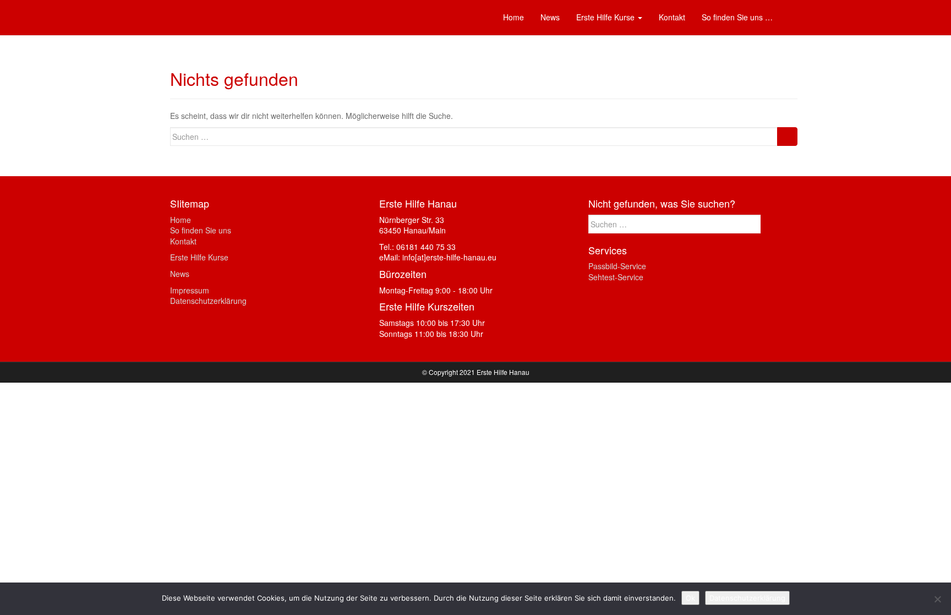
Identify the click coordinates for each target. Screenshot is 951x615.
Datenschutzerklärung (208, 300)
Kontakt (183, 241)
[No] (937, 599)
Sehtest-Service (615, 276)
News (179, 273)
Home (180, 219)
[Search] (787, 136)
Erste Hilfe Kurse (199, 257)
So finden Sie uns (200, 230)
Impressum (189, 290)
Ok (690, 598)
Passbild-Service (617, 265)
